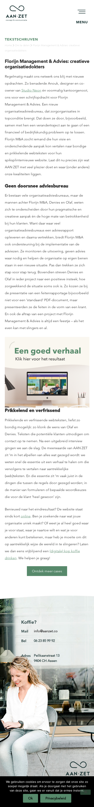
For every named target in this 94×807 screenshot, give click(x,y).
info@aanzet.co (46, 631)
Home (8, 45)
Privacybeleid (55, 798)
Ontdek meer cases (47, 571)
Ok (30, 798)
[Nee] (85, 792)
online (26, 516)
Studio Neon (31, 90)
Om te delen (22, 45)
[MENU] (82, 12)
